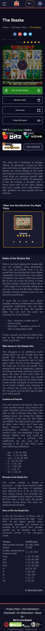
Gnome (23, 233)
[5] (39, 42)
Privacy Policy (13, 609)
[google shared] (20, 34)
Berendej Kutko (35, 590)
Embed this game (20, 120)
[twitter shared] (25, 34)
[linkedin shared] (30, 34)
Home (5, 27)
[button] (15, 242)
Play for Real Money (20, 90)
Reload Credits (20, 100)
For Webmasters (25, 613)
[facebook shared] (15, 34)
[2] (28, 42)
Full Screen (20, 110)
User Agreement (30, 609)
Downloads (9, 613)
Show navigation (4, 4)
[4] (35, 42)
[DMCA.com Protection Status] (15, 626)
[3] (32, 42)
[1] (24, 42)
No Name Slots (19, 27)
